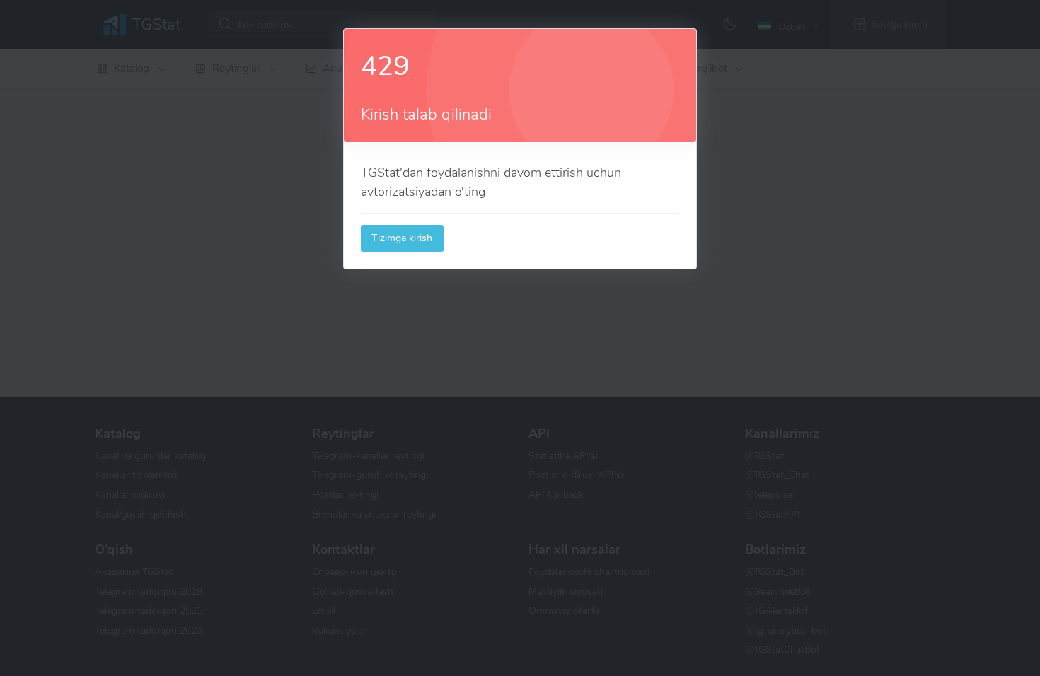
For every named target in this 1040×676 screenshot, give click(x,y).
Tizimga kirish (401, 238)
